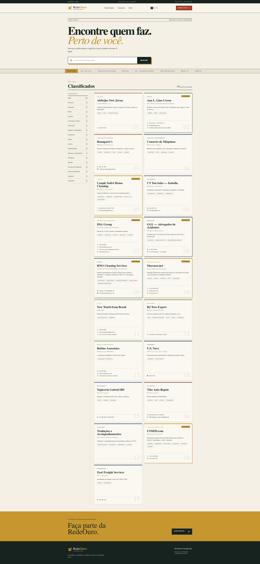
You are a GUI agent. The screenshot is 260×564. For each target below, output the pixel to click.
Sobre (131, 8)
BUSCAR (144, 60)
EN (154, 8)
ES (156, 8)
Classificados (109, 8)
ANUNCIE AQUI (182, 7)
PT (151, 8)
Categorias (121, 8)
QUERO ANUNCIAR (179, 531)
